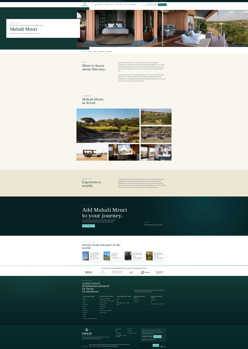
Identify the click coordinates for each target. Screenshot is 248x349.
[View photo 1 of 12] (107, 126)
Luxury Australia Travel (106, 296)
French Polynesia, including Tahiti (157, 303)
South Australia (103, 306)
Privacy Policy (105, 346)
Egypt (84, 300)
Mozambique (85, 304)
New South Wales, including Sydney (107, 300)
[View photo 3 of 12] (156, 134)
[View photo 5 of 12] (124, 152)
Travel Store (118, 333)
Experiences (101, 51)
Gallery (95, 51)
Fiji (151, 301)
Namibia (84, 306)
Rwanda (84, 308)
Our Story (119, 4)
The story (89, 51)
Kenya (84, 302)
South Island (136, 301)
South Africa (85, 310)
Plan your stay (109, 51)
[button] (162, 346)
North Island (136, 299)
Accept (156, 345)
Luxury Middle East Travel (123, 296)
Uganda (84, 314)
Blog (126, 4)
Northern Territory (103, 302)
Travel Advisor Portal (131, 333)
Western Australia (103, 312)
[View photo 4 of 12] (91, 152)
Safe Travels (118, 329)
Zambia (84, 316)
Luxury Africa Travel (89, 296)
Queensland (102, 304)
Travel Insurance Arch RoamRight (121, 336)
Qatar (117, 300)
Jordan (117, 298)
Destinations (98, 4)
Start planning (88, 225)
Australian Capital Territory (105, 298)
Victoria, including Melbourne (105, 310)
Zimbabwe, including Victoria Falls (90, 318)
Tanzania (85, 312)
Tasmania (102, 308)
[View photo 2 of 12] (156, 117)
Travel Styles (109, 4)
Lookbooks (132, 4)
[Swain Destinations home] (86, 331)
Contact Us (162, 4)
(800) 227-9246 (152, 4)
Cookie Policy (114, 346)
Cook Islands (153, 299)
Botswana (85, 298)
